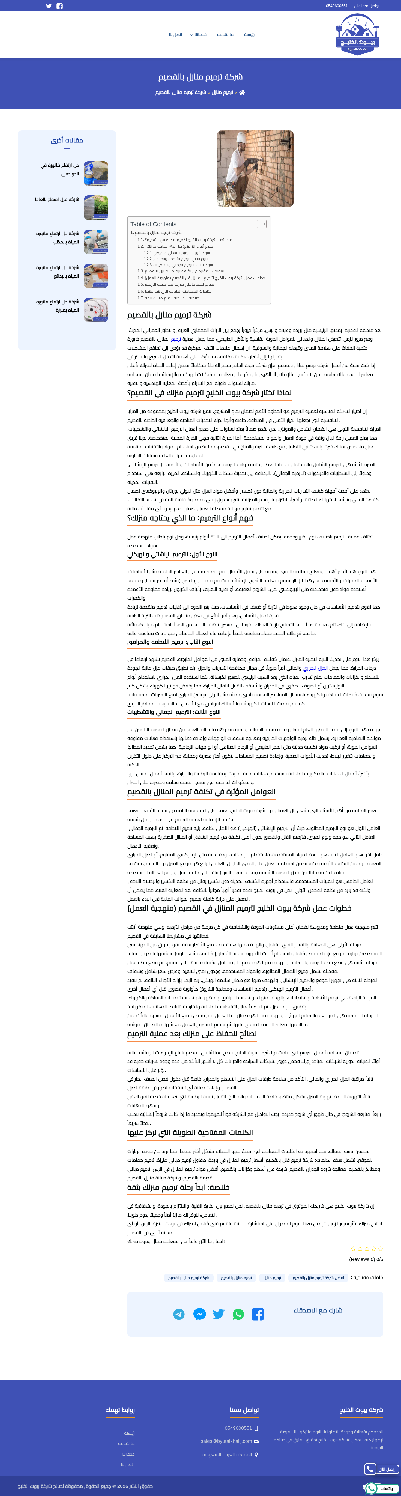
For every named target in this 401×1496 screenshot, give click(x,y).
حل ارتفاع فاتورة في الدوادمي (60, 169)
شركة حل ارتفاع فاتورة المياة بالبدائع (57, 272)
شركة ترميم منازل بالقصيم (158, 232)
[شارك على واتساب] (238, 1314)
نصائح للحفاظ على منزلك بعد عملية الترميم (179, 284)
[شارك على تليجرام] (178, 1314)
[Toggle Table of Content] (259, 224)
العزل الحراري (315, 668)
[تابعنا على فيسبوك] (59, 5)
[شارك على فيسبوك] (258, 1314)
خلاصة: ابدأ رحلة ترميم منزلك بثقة (172, 298)
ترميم (176, 339)
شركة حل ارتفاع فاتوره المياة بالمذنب (57, 238)
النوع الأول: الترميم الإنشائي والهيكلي (181, 253)
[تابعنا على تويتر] (48, 5)
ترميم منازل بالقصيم (236, 1278)
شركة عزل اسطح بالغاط (57, 199)
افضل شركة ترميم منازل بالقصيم (318, 1278)
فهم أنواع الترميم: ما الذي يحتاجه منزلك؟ (179, 246)
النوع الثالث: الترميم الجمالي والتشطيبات (183, 265)
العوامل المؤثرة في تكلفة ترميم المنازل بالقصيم (185, 271)
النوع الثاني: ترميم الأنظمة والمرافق (180, 259)
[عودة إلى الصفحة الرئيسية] (242, 92)
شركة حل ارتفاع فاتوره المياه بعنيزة (57, 306)
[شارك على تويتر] (218, 1314)
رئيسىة (249, 34)
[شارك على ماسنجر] (200, 1314)
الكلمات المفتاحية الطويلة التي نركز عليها (179, 291)
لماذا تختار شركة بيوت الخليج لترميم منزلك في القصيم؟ (189, 239)
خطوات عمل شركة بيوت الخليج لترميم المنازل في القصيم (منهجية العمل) (205, 278)
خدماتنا (200, 34)
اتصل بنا (175, 34)
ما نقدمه (225, 34)
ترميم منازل (222, 92)
